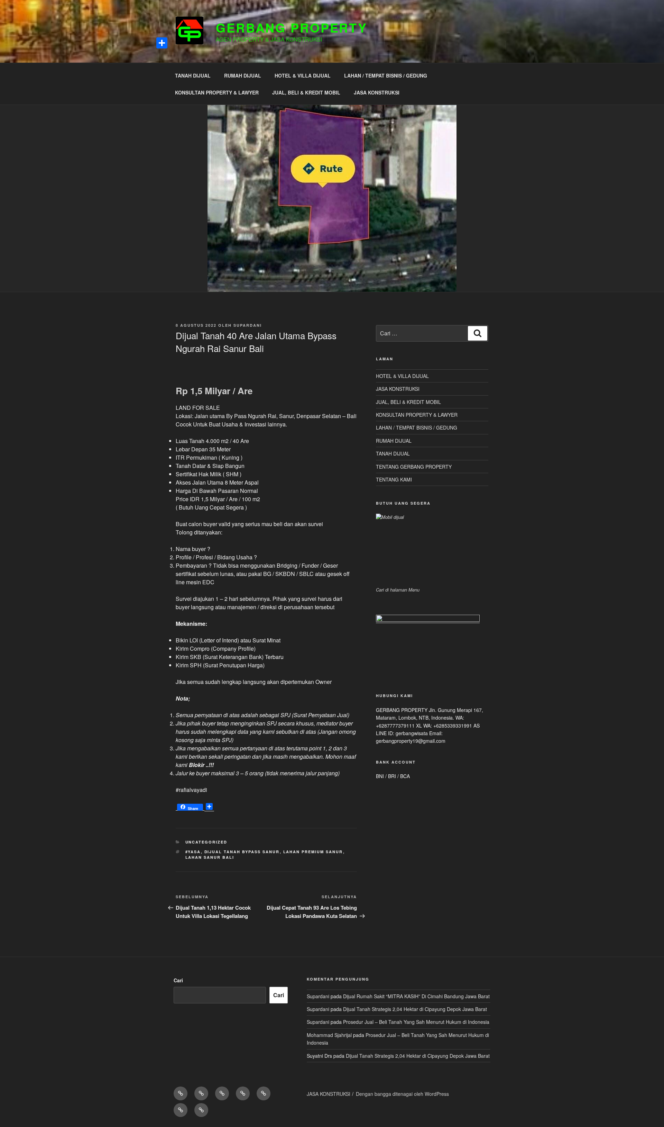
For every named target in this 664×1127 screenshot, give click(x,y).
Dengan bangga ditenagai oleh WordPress (402, 1093)
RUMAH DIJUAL (242, 75)
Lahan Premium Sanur (313, 851)
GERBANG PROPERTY (291, 27)
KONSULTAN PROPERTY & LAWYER (217, 92)
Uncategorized (206, 842)
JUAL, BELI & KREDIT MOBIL (306, 92)
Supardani (247, 325)
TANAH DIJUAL (193, 75)
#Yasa (193, 851)
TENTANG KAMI (394, 479)
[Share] (162, 43)
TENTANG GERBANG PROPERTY (414, 466)
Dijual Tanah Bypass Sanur (242, 851)
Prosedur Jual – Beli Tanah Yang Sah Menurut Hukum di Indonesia (416, 1021)
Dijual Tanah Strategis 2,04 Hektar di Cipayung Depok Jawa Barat (415, 1009)
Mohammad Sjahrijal (329, 1034)
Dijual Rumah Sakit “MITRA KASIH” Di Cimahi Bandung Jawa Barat (416, 996)
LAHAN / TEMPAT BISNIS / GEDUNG (385, 75)
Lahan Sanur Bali (209, 857)
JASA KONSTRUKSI (376, 92)
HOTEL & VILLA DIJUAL (303, 75)
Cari (178, 980)
